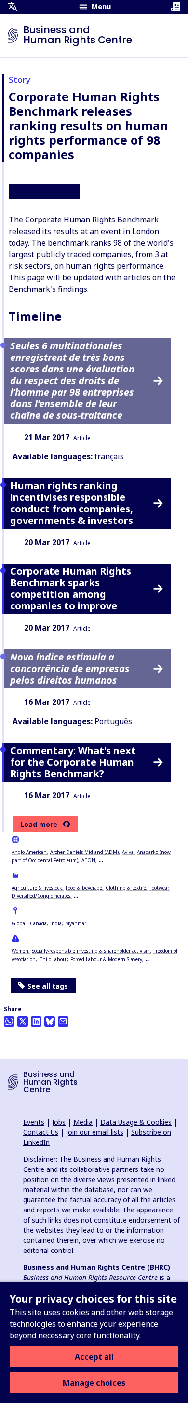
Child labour (53, 959)
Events (33, 1122)
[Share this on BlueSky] (49, 1021)
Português (113, 721)
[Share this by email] (63, 1021)
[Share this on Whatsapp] (9, 1021)
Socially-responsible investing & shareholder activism (91, 951)
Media (83, 1122)
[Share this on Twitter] (22, 1021)
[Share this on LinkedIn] (36, 1021)
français (109, 456)
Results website (44, 192)
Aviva (128, 852)
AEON (88, 860)
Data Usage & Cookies (136, 1122)
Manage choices (94, 1382)
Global (19, 923)
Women (20, 951)
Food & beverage (84, 887)
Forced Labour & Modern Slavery (106, 959)
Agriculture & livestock (37, 887)
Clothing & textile (126, 887)
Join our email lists (94, 1132)
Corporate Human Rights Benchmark (92, 219)
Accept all (94, 1356)
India (56, 923)
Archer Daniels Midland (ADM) (84, 852)
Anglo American (29, 852)
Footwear (158, 887)
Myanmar (75, 923)
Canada (38, 923)
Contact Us (40, 1132)
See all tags (47, 985)
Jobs (59, 1122)
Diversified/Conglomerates (41, 896)
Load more (38, 824)
